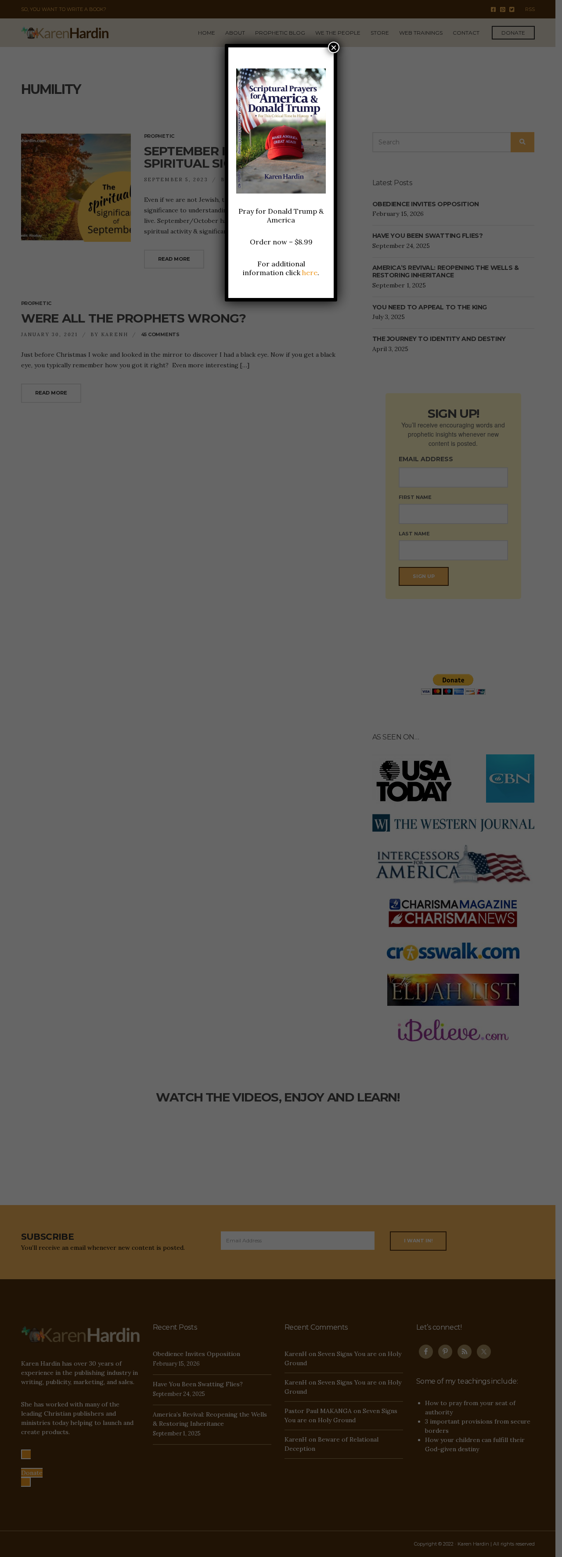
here (309, 272)
